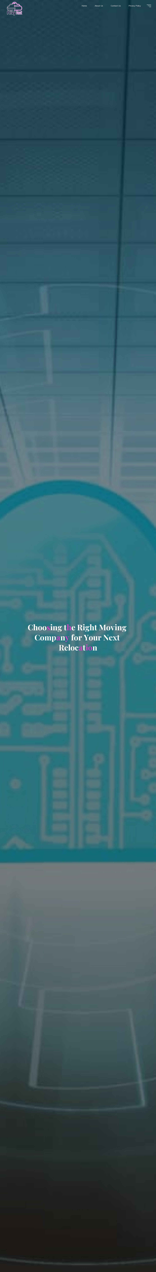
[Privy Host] (14, 8)
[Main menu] (149, 6)
